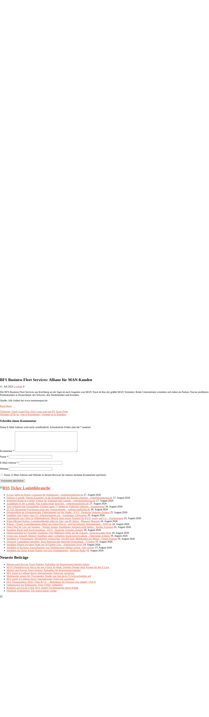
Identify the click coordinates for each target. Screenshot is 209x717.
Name (4, 456)
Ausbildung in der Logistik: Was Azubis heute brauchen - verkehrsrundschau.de (48, 503)
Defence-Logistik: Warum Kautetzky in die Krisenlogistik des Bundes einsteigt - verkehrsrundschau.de (59, 497)
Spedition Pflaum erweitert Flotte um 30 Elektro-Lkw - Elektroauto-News (44, 544)
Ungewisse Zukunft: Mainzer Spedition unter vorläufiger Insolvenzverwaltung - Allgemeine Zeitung (58, 535)
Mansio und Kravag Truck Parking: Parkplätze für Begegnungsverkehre (44, 570)
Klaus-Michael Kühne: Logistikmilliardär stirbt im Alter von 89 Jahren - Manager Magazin (53, 521)
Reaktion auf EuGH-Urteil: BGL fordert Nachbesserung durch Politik (42, 587)
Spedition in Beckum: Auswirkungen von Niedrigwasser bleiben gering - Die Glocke (50, 547)
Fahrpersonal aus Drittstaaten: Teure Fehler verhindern (35, 584)
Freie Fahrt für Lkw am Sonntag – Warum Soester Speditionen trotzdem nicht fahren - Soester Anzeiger (60, 527)
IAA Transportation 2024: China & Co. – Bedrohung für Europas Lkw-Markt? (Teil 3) (51, 582)
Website (4, 468)
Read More (6, 406)
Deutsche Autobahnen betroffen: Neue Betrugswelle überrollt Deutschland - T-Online (51, 541)
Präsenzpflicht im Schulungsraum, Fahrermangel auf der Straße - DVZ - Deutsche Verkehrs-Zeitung (58, 512)
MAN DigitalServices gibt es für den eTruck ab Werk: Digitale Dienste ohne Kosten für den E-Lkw (58, 567)
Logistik (18, 386)
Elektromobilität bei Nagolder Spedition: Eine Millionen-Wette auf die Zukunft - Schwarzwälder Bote (59, 533)
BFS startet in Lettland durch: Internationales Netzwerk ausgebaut (40, 573)
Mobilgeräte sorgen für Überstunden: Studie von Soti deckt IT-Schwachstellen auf (49, 576)
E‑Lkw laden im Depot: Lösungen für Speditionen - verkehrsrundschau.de (45, 494)
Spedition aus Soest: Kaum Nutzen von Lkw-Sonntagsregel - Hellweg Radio (46, 550)
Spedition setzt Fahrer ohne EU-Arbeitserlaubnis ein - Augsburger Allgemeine (47, 515)
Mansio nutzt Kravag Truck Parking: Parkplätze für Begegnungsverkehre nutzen (48, 564)
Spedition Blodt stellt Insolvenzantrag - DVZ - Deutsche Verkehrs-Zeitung (45, 530)
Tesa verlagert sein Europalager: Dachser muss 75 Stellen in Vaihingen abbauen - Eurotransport (56, 506)
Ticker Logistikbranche (30, 488)
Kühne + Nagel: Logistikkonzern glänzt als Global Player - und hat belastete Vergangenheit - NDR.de (59, 524)
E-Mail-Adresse (9, 462)
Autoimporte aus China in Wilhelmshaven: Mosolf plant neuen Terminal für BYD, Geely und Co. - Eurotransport (65, 518)
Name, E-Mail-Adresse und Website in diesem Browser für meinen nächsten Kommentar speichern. (55, 475)
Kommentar (7, 451)
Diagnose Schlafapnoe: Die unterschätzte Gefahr (32, 590)
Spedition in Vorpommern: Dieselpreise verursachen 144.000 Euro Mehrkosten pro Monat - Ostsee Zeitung (62, 538)
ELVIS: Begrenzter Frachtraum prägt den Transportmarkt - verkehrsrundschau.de (48, 509)
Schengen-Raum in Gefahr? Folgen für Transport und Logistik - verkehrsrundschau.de (51, 500)
